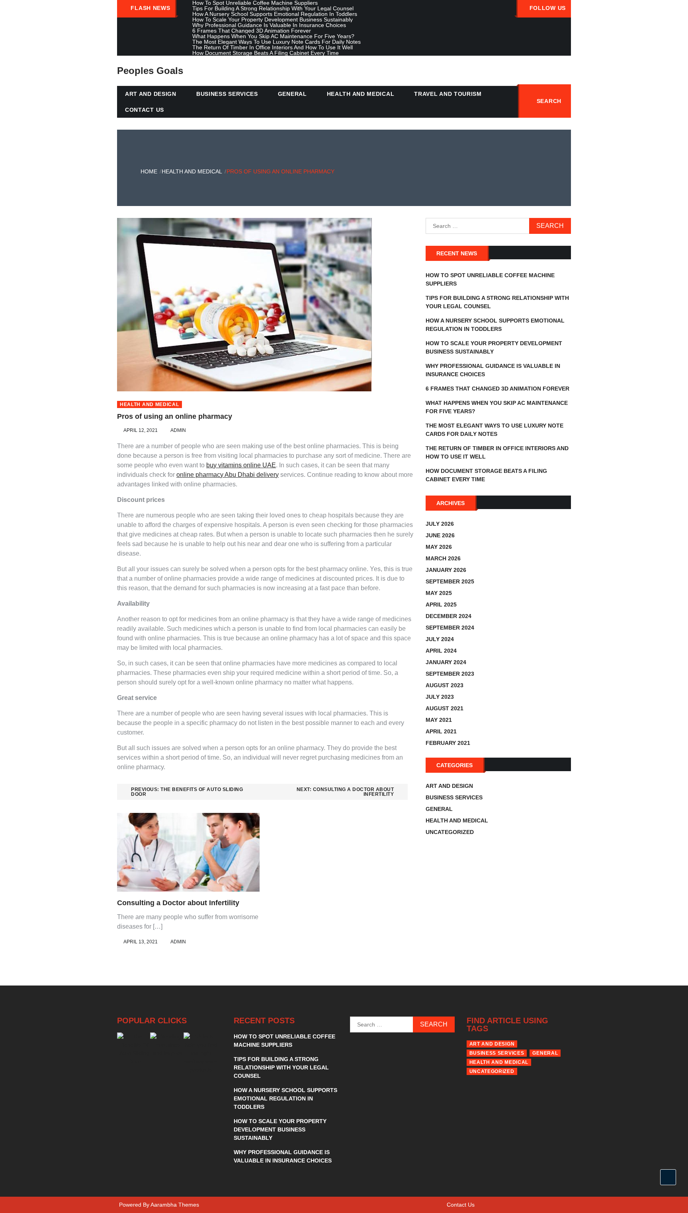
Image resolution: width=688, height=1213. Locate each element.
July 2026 (440, 524)
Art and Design (150, 94)
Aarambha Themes (174, 1204)
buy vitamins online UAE (241, 465)
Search (549, 101)
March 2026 (443, 558)
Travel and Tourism (448, 94)
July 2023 (440, 697)
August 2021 (444, 708)
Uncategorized (450, 832)
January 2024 (446, 662)
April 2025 (441, 604)
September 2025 (450, 581)
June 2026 (440, 535)
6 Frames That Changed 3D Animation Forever (497, 388)
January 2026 (446, 570)
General (292, 94)
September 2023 (450, 673)
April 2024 (441, 650)
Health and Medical (361, 94)
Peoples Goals (150, 70)
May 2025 (439, 593)
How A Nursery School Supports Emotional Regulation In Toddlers (285, 1098)
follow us (548, 8)
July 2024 (440, 639)
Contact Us (144, 110)
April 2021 (441, 731)
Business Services (227, 94)
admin (178, 430)
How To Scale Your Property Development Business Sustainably (280, 1129)
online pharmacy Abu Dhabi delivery (227, 474)
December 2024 (448, 616)
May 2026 (439, 547)
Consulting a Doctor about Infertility (178, 903)
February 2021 (448, 743)
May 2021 (439, 720)
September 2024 (450, 627)
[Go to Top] (668, 1177)
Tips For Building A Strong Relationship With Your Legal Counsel (281, 1067)
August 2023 (444, 685)
